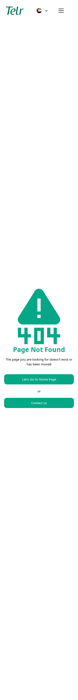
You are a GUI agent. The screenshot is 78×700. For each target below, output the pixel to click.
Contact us (39, 403)
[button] (42, 10)
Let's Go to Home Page (39, 379)
